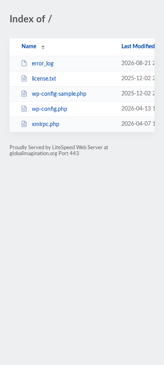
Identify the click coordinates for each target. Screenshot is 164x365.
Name (28, 46)
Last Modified (138, 46)
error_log (42, 64)
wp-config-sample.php (59, 94)
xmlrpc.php (45, 124)
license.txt (44, 79)
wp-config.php (49, 109)
